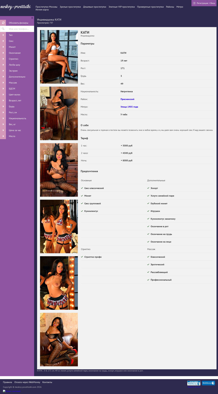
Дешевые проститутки (94, 6)
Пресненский (127, 99)
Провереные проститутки (150, 6)
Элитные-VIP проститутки (122, 6)
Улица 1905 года (129, 106)
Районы (170, 6)
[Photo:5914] (59, 226)
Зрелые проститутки (70, 6)
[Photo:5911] (59, 57)
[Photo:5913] (59, 170)
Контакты (47, 382)
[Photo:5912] (59, 113)
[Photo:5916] (59, 339)
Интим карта (42, 9)
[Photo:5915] (59, 283)
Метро (179, 6)
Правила (7, 382)
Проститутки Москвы (46, 6)
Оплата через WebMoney (27, 382)
